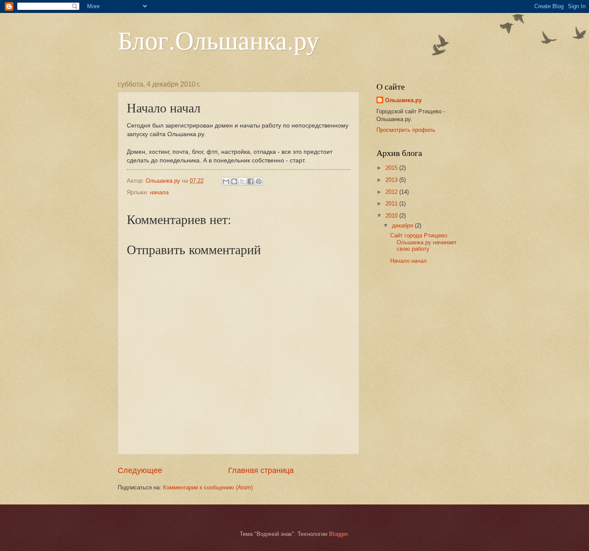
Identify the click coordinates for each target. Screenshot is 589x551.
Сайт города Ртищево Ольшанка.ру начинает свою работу (423, 242)
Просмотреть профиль (405, 130)
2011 (392, 203)
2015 (392, 168)
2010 (392, 215)
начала (159, 192)
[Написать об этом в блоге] (234, 181)
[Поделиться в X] (242, 181)
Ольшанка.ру (403, 100)
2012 (392, 192)
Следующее (140, 470)
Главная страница (261, 470)
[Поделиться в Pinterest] (258, 181)
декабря (403, 225)
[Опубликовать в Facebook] (250, 181)
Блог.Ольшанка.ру (218, 39)
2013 (392, 180)
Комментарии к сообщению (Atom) (208, 487)
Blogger (338, 534)
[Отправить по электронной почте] (226, 181)
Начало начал (408, 261)
